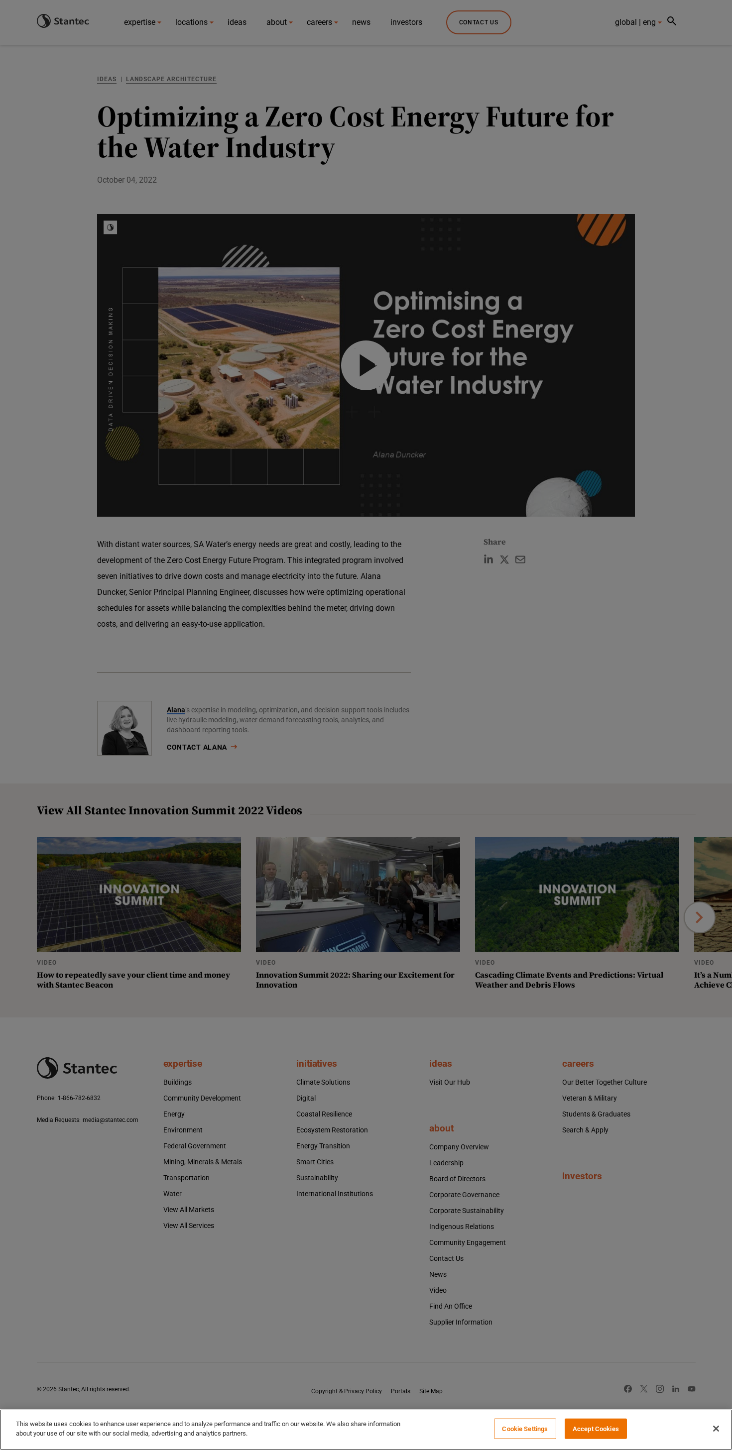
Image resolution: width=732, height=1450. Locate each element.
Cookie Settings (525, 1429)
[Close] (716, 1429)
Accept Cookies (596, 1429)
